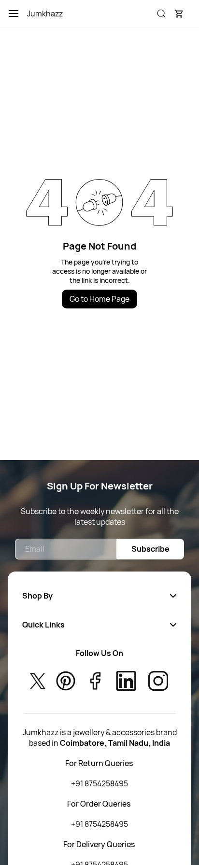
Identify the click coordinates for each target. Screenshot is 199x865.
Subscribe (150, 549)
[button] (179, 13)
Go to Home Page (99, 298)
